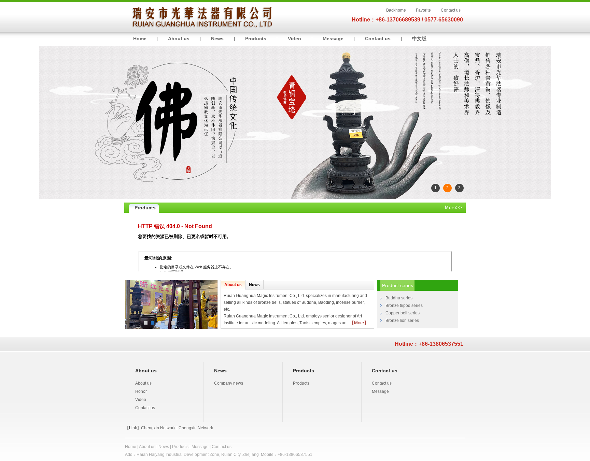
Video (294, 38)
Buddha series (398, 298)
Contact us (451, 10)
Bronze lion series (402, 320)
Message (333, 38)
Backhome (396, 10)
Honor (141, 391)
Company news (228, 383)
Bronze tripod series (404, 305)
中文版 (419, 38)
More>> (453, 207)
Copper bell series (402, 313)
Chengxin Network (158, 428)
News (217, 38)
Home (139, 38)
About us (178, 38)
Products (255, 38)
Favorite (423, 10)
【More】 (359, 322)
